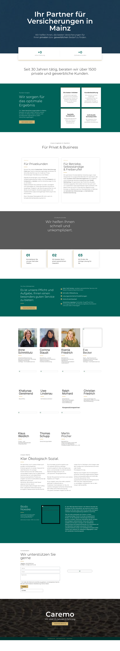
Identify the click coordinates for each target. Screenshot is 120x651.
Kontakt (69, 638)
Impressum (51, 638)
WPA (21, 588)
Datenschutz (60, 638)
